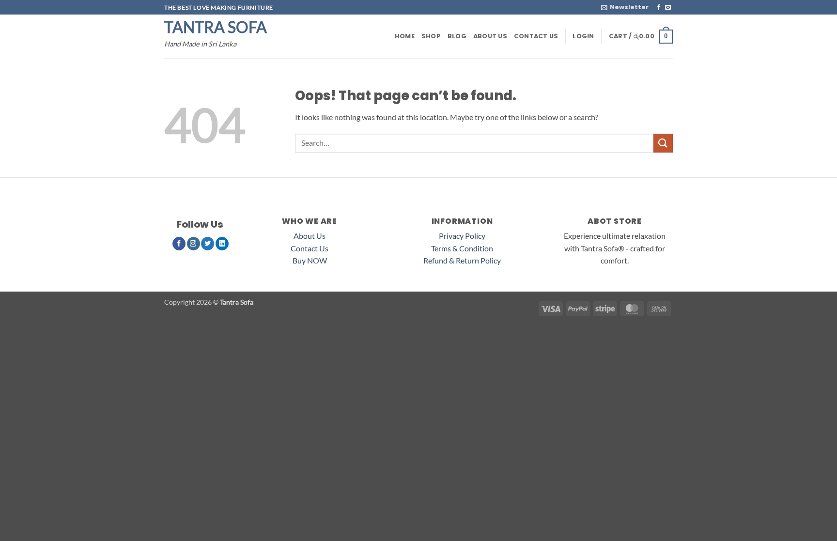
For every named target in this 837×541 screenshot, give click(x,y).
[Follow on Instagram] (193, 243)
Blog (457, 36)
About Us (490, 36)
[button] (625, 7)
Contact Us (536, 36)
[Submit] (663, 143)
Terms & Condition (462, 248)
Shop (431, 36)
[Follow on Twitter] (207, 243)
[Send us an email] (668, 7)
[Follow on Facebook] (659, 7)
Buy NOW (310, 260)
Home (405, 36)
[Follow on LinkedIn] (222, 243)
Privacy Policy (462, 235)
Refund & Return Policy (462, 260)
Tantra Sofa (215, 27)
